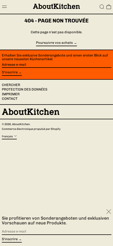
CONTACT (10, 99)
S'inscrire (10, 72)
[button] (102, 7)
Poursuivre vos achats (54, 43)
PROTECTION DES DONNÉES (24, 89)
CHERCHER (11, 85)
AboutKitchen (21, 124)
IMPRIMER (11, 94)
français (7, 136)
